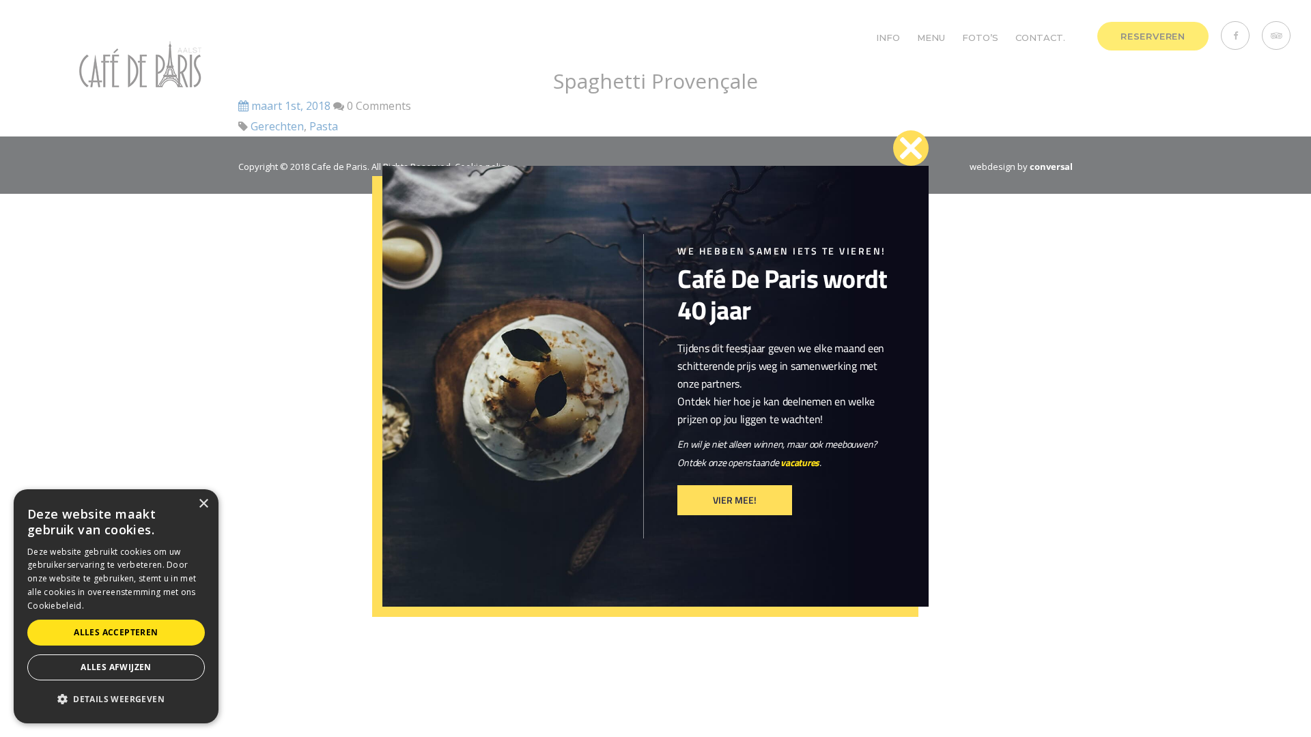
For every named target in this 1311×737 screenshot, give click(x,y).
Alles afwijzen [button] (116, 667)
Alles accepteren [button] (116, 632)
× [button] (203, 504)
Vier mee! (735, 500)
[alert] (116, 606)
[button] (116, 699)
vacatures (799, 462)
